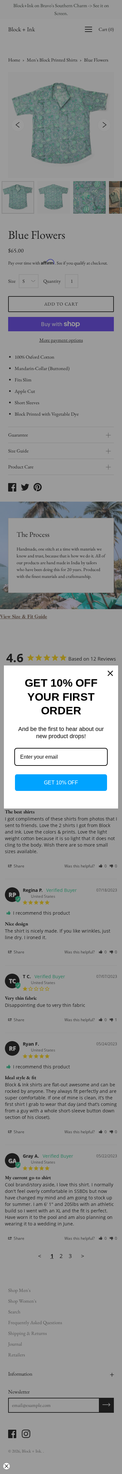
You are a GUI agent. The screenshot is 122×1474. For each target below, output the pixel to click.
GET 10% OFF (61, 782)
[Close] (110, 673)
